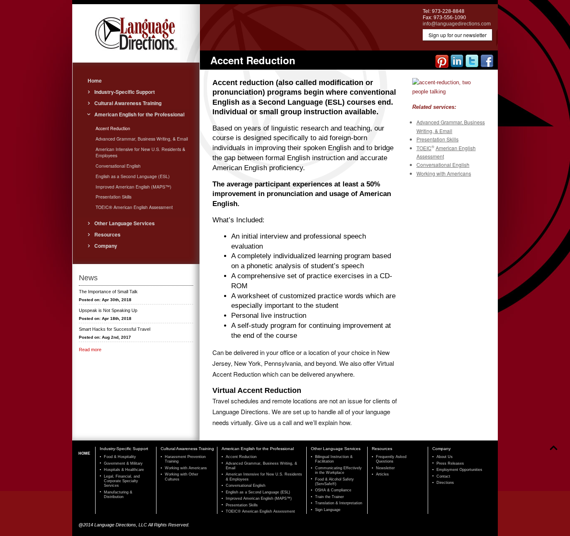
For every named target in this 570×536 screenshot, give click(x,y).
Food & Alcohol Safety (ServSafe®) (334, 481)
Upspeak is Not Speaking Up (108, 310)
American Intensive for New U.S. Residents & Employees (140, 152)
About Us (444, 457)
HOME (84, 453)
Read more (90, 349)
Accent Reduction (113, 128)
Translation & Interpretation (338, 503)
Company (105, 245)
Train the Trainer (329, 497)
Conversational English (442, 164)
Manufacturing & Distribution (118, 494)
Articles (382, 474)
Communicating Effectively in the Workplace (338, 470)
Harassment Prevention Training (185, 459)
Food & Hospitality (120, 457)
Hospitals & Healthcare (124, 470)
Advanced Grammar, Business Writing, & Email (142, 139)
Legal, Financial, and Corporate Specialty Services (122, 481)
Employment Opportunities (459, 470)
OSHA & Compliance (333, 490)
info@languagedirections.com (457, 24)
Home (95, 80)
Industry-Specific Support (124, 92)
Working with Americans (443, 173)
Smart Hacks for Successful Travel (114, 329)
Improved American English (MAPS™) (134, 187)
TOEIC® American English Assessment (134, 207)
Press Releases (450, 463)
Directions (445, 483)
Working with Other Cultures (181, 476)
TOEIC (423, 147)
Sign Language (327, 510)
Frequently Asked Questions (391, 459)
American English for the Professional (139, 114)
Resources (107, 234)
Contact (443, 476)
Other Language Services (124, 223)
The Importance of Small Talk (108, 291)
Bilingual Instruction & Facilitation (334, 459)
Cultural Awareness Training (127, 103)
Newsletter (385, 468)
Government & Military (123, 463)
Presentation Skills (437, 139)
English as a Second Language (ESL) (133, 176)
